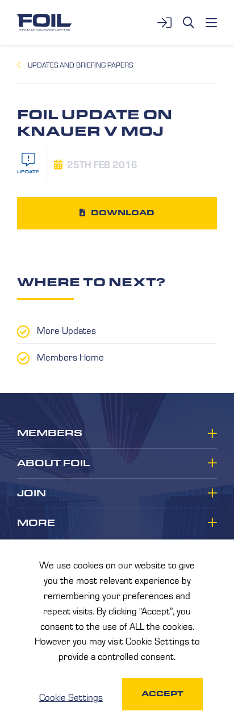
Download (122, 212)
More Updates (66, 330)
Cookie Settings (71, 697)
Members (49, 433)
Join (31, 493)
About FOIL (53, 463)
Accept (162, 693)
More (36, 523)
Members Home (70, 356)
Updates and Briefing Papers (80, 65)
